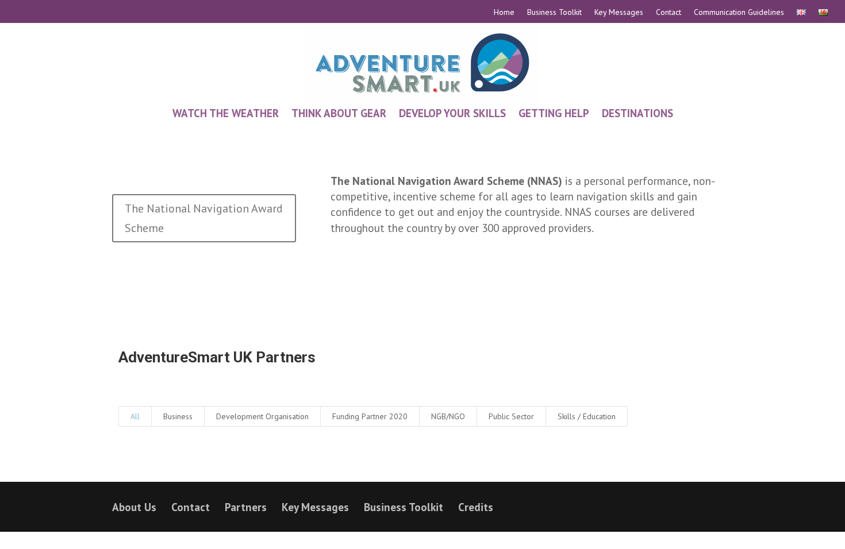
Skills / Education (587, 416)
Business (178, 416)
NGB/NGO (448, 416)
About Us (134, 507)
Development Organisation (262, 416)
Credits (475, 507)
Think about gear (338, 113)
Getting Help (553, 113)
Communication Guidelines (739, 12)
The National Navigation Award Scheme (204, 218)
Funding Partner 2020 (370, 416)
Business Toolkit (554, 12)
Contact (668, 12)
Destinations (637, 113)
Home (504, 12)
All (135, 416)
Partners (246, 507)
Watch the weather (225, 113)
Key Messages (618, 12)
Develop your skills (452, 113)
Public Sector (511, 416)
